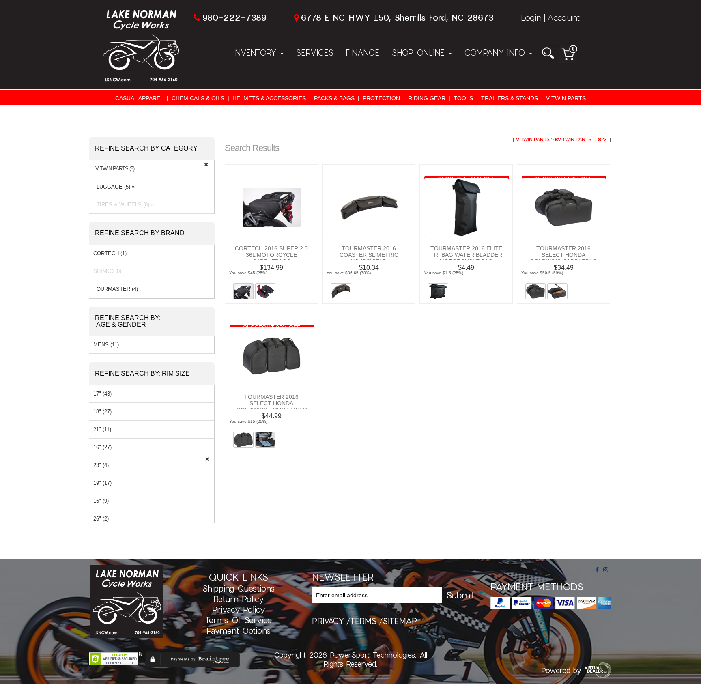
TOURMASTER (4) (115, 289)
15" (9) (101, 501)
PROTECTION (381, 98)
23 (604, 139)
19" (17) (102, 483)
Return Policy (238, 599)
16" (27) (102, 447)
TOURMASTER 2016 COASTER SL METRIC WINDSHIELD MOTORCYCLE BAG (369, 258)
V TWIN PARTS (566, 98)
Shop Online (419, 52)
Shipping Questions (238, 588)
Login (531, 17)
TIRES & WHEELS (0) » (123, 205)
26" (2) (101, 519)
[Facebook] (597, 569)
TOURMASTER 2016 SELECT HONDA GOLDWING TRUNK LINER (271, 403)
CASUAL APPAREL (139, 98)
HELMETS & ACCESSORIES (269, 98)
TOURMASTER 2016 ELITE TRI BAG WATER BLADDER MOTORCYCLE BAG (466, 255)
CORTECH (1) (110, 253)
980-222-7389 (234, 17)
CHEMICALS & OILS (198, 98)
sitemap (400, 621)
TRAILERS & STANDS (509, 98)
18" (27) (102, 412)
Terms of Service (238, 620)
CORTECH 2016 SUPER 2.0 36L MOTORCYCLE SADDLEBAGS (271, 255)
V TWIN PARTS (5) (114, 169)
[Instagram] (605, 569)
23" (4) (101, 465)
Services (314, 52)
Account (563, 17)
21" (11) (102, 429)
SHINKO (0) (107, 271)
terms (363, 621)
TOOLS (463, 98)
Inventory (256, 52)
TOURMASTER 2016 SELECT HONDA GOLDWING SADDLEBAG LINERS (563, 258)
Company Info (496, 52)
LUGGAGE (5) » (114, 187)
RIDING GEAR (426, 98)
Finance (362, 52)
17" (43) (102, 394)
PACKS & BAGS (334, 98)
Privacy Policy (238, 609)
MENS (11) (106, 345)
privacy (328, 621)
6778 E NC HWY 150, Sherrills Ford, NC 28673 (397, 17)
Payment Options (238, 630)
